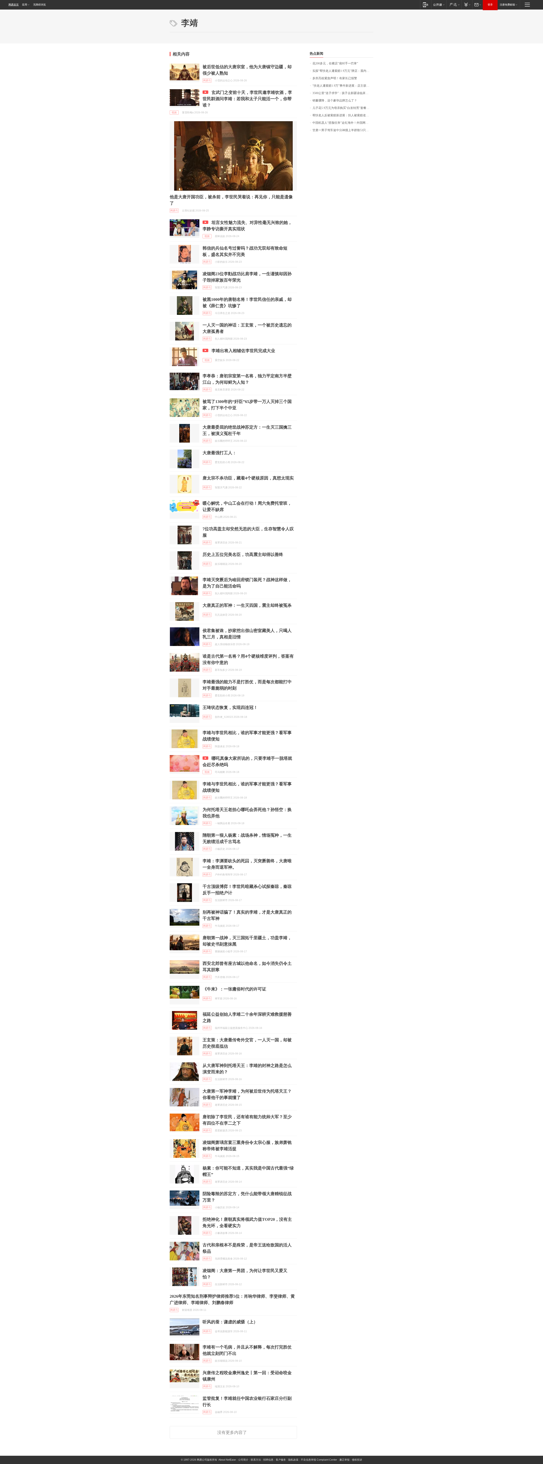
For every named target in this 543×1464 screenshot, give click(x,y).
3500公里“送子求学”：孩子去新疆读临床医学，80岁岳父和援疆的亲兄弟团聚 (342, 93)
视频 (174, 112)
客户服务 (281, 1459)
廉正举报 (344, 1459)
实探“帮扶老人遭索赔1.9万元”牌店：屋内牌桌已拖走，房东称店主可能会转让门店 (342, 70)
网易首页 (13, 4)
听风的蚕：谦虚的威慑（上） (230, 1322)
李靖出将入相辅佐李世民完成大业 (243, 350)
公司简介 (243, 1459)
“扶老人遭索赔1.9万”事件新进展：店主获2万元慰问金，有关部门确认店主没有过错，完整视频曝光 (342, 85)
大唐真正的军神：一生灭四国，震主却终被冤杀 (247, 605)
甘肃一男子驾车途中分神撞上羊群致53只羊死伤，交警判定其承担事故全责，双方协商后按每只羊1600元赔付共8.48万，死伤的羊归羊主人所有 (342, 130)
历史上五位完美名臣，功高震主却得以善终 (243, 554)
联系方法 (256, 1459)
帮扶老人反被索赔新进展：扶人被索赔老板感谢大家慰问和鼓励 (342, 115)
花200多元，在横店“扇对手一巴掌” (335, 63)
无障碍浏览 (39, 4)
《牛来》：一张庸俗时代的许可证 (234, 989)
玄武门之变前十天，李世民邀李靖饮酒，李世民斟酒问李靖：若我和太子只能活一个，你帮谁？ (247, 98)
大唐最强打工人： (220, 452)
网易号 (207, 80)
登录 (490, 4)
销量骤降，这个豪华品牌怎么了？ (334, 100)
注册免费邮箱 (507, 4)
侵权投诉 (357, 1459)
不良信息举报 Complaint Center (319, 1459)
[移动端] (425, 4)
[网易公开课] (438, 4)
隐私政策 (293, 1459)
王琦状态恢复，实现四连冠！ (230, 707)
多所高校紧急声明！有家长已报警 (334, 78)
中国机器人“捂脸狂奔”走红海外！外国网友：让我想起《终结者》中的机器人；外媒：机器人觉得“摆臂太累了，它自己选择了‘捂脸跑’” (342, 122)
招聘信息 (268, 1459)
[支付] (466, 4)
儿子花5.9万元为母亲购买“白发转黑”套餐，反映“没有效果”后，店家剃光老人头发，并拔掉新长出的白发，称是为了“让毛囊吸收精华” (342, 108)
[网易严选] (453, 4)
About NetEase (227, 1459)
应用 (24, 4)
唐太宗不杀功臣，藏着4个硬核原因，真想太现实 (248, 478)
